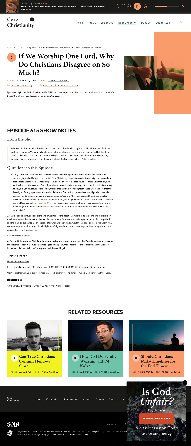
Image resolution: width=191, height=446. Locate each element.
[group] (148, 6)
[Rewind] (129, 6)
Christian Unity (22, 85)
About (92, 23)
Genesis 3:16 (44, 203)
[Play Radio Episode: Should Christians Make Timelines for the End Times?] (136, 358)
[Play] (137, 6)
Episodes (107, 23)
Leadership (112, 424)
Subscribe (163, 23)
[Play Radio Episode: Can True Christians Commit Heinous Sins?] (14, 358)
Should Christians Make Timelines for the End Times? (158, 362)
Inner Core (105, 272)
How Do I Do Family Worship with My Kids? (98, 362)
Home (80, 23)
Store (100, 399)
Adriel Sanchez (58, 80)
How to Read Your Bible (18, 261)
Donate (146, 23)
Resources (125, 23)
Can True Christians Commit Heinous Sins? (37, 362)
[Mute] (152, 6)
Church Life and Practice (60, 85)
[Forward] (145, 6)
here (40, 267)
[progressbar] (95, 13)
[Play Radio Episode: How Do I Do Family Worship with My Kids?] (75, 358)
